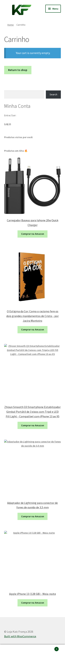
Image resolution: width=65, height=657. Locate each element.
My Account (11, 651)
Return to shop (17, 70)
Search (53, 94)
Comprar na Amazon (32, 233)
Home (10, 24)
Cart (50, 647)
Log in (7, 123)
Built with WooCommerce (20, 636)
